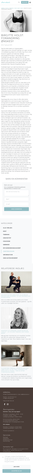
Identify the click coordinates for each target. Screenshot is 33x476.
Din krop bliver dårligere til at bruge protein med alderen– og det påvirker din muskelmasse (15, 296)
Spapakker (6, 438)
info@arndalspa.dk (8, 398)
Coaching (6, 241)
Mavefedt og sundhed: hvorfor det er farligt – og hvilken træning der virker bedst (15, 332)
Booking (25, 2)
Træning (11, 8)
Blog (7, 8)
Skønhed (6, 244)
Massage (5, 437)
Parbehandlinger (8, 439)
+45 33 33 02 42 (12, 397)
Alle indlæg (7, 228)
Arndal (3, 8)
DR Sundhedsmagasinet (12, 248)
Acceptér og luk (17, 470)
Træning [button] (6, 234)
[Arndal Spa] (5, 2)
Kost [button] (5, 231)
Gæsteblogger (8, 251)
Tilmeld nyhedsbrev (8, 430)
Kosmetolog (6, 441)
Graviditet (7, 238)
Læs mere (16, 466)
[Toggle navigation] (30, 2)
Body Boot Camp (19, 8)
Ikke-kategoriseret (10, 258)
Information (8, 254)
